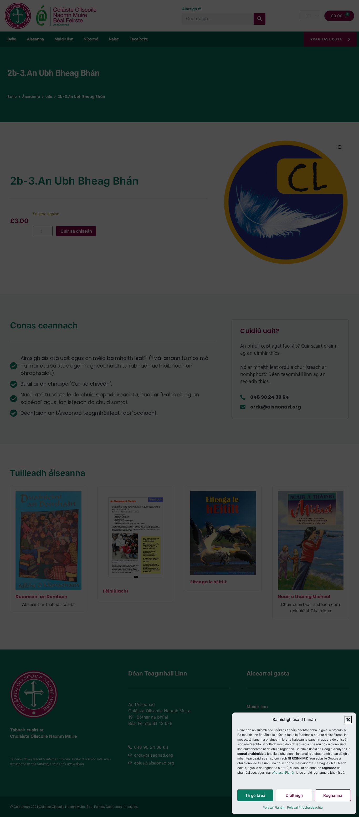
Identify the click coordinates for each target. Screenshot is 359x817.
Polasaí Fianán (284, 772)
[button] (348, 719)
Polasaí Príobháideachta (305, 807)
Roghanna (332, 795)
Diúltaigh (294, 795)
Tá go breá (255, 795)
